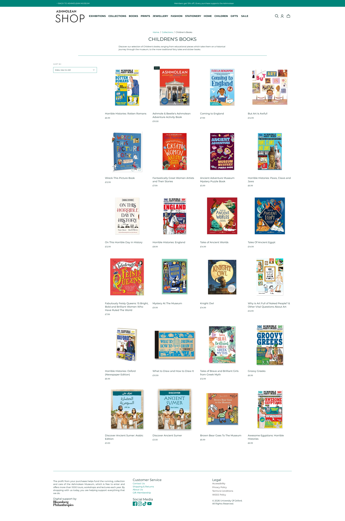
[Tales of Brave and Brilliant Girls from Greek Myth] (222, 345)
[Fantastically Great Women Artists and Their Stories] (175, 151)
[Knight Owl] (222, 277)
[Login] (282, 16)
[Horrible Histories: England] (175, 216)
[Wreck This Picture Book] (127, 151)
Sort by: (57, 64)
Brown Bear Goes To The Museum (220, 435)
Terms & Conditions (222, 491)
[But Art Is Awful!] (270, 87)
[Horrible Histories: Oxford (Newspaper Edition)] (127, 345)
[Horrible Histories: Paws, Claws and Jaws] (270, 151)
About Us (138, 489)
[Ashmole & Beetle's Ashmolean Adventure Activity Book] (175, 87)
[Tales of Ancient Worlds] (222, 216)
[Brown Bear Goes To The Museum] (222, 409)
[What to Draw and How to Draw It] (175, 345)
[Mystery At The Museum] (175, 277)
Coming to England (212, 113)
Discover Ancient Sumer (167, 435)
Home (156, 32)
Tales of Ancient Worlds (214, 242)
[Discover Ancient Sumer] (175, 409)
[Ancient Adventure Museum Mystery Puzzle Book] (222, 151)
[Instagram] (140, 505)
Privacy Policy (219, 487)
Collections (167, 32)
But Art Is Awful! (258, 113)
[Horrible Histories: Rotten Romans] (127, 87)
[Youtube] (149, 505)
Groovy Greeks (256, 371)
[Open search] (277, 16)
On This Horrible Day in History (123, 242)
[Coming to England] (222, 87)
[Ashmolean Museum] (70, 16)
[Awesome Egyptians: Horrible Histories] (270, 409)
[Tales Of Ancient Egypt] (270, 216)
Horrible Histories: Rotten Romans (125, 113)
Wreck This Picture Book (120, 178)
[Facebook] (135, 505)
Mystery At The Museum (167, 303)
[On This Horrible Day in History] (127, 216)
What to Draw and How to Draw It (173, 371)
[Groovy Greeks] (270, 345)
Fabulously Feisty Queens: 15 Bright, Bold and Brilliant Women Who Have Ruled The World (126, 307)
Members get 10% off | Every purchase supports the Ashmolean (204, 3)
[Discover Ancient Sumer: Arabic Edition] (127, 409)
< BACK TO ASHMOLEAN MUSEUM (73, 3)
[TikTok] (144, 505)
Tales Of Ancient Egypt (261, 242)
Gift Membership (142, 492)
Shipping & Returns (143, 486)
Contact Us (139, 483)
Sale (245, 16)
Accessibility (218, 483)
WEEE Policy (219, 494)
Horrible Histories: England (169, 242)
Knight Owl (207, 303)
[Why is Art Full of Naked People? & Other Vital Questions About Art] (270, 277)
